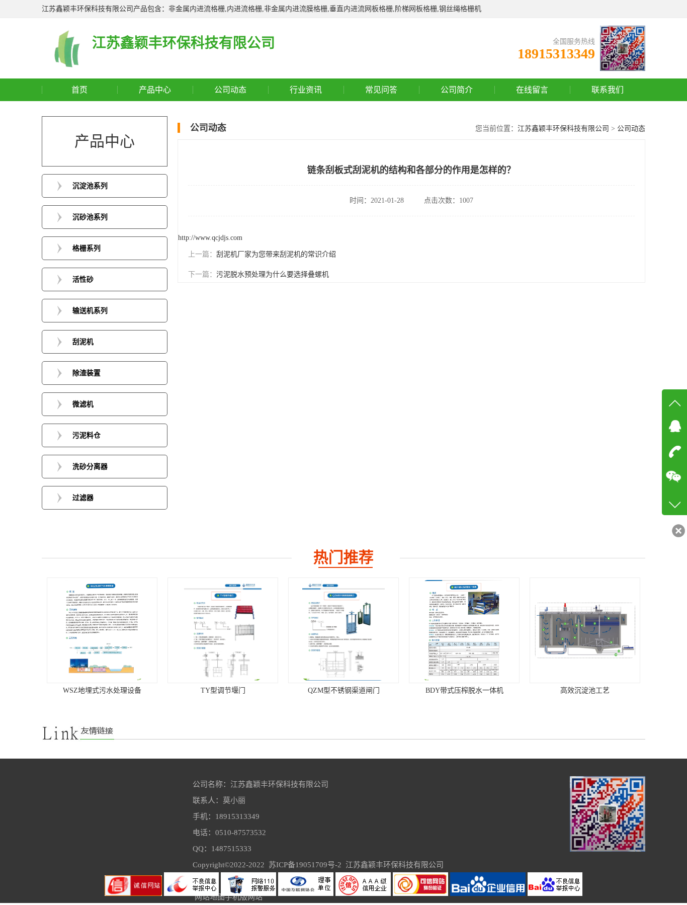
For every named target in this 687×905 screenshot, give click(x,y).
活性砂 (83, 279)
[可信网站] (421, 893)
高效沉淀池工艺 (464, 690)
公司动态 (230, 90)
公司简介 (457, 90)
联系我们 (607, 90)
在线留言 (532, 90)
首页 (79, 90)
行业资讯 (306, 90)
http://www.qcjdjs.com (210, 237)
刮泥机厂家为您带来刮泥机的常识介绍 (276, 254)
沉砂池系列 (90, 217)
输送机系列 (90, 310)
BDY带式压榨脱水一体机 (344, 690)
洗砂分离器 (90, 466)
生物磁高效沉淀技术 (585, 690)
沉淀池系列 (90, 186)
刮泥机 (83, 342)
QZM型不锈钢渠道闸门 (223, 690)
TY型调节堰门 (102, 690)
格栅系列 (86, 248)
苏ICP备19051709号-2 (305, 865)
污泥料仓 (86, 435)
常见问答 (381, 90)
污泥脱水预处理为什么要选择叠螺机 (272, 274)
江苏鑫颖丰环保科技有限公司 (563, 128)
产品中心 (155, 90)
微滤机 (83, 404)
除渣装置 (86, 373)
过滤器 (83, 498)
